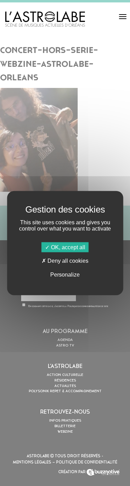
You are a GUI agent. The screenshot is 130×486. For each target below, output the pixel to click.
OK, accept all (67, 247)
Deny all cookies (67, 261)
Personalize (65, 274)
